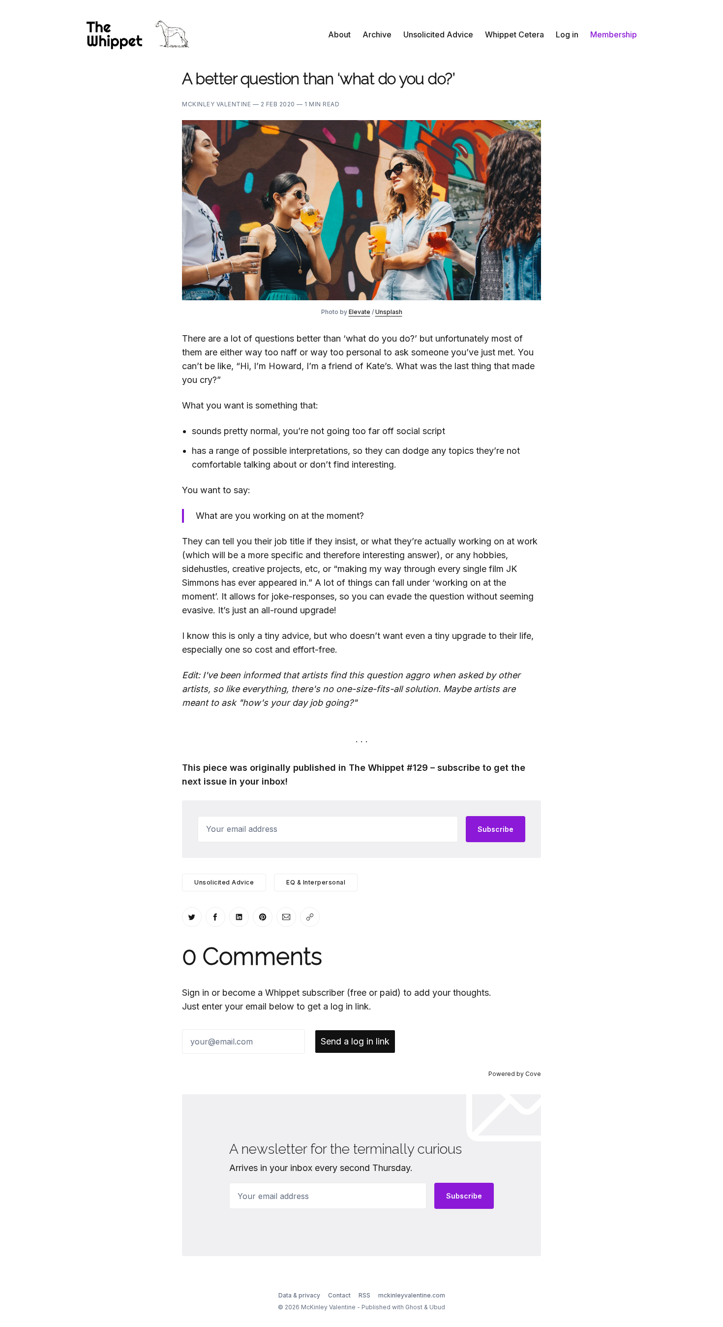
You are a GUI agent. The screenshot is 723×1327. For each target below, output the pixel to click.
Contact (339, 1295)
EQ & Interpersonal (315, 882)
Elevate (359, 312)
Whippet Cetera (514, 34)
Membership (613, 34)
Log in (567, 34)
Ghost (413, 1307)
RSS (364, 1295)
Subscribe (495, 829)
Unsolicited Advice (438, 34)
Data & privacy (299, 1295)
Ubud (437, 1307)
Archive (377, 34)
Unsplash (388, 312)
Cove (533, 1073)
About (339, 34)
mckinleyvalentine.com (411, 1295)
